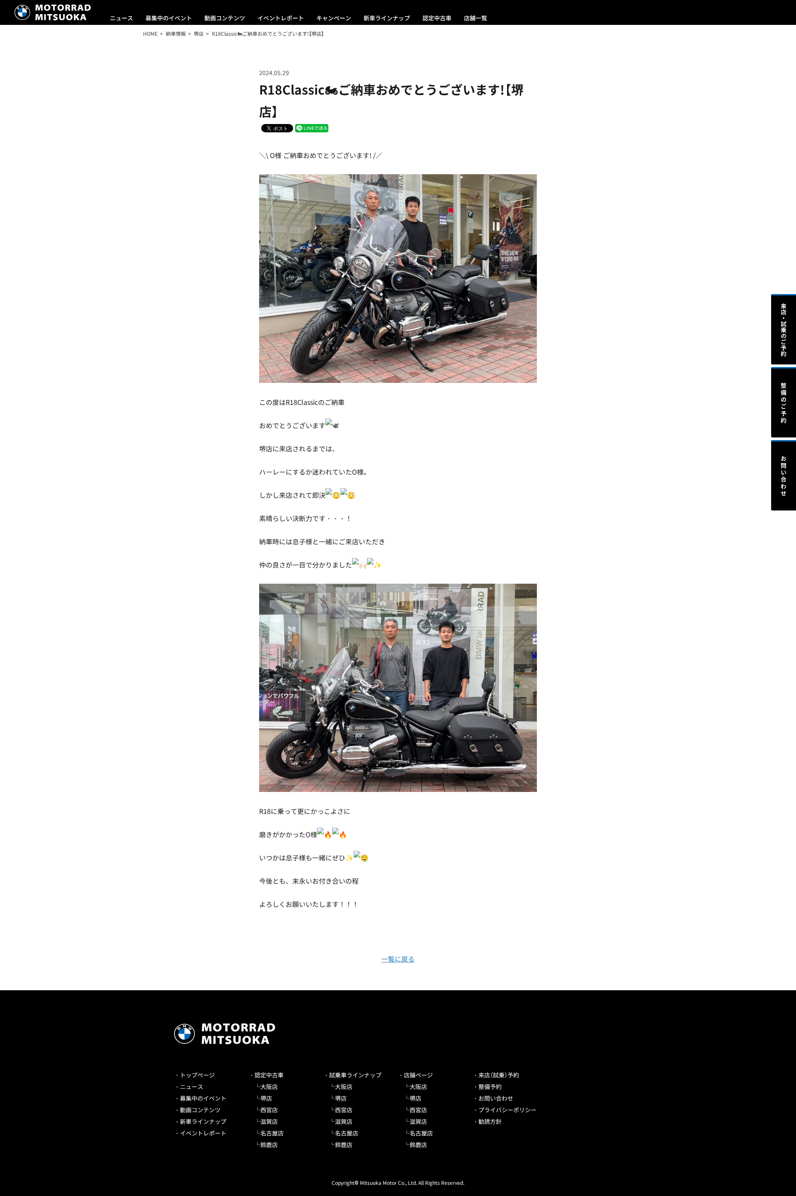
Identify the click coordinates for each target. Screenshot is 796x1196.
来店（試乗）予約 (498, 1075)
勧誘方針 (490, 1121)
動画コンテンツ (224, 18)
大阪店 (269, 1086)
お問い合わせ (495, 1098)
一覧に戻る (398, 959)
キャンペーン (333, 18)
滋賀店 (269, 1121)
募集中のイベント (169, 18)
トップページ (197, 1075)
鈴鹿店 (269, 1144)
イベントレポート (280, 18)
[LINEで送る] (311, 128)
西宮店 (269, 1110)
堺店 (266, 1098)
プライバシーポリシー (507, 1110)
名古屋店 (272, 1133)
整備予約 (490, 1086)
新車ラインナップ (387, 18)
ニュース (121, 18)
